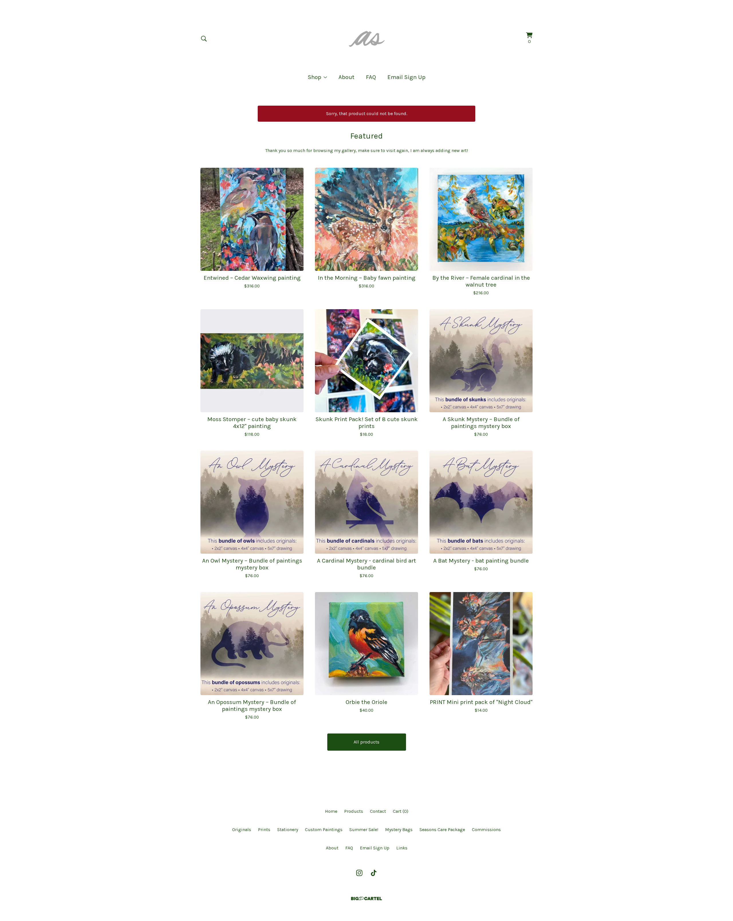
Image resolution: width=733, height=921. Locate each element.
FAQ (371, 77)
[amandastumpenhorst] (366, 38)
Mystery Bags (399, 829)
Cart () (400, 811)
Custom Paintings (323, 829)
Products (353, 811)
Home (331, 811)
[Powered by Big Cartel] (366, 898)
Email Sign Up (406, 77)
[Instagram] (359, 873)
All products (366, 742)
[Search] (204, 38)
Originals (241, 829)
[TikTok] (373, 873)
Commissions (486, 829)
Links (401, 848)
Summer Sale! (363, 829)
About (346, 77)
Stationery (287, 829)
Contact (378, 811)
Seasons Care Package (442, 829)
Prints (264, 829)
